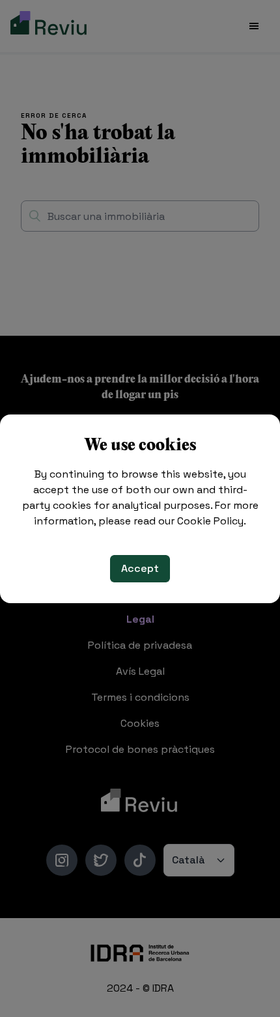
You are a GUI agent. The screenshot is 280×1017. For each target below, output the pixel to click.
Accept (140, 568)
